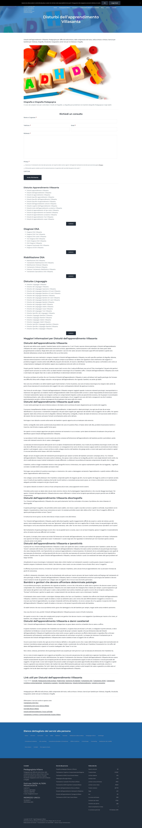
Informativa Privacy (29, 821)
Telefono (27, 125)
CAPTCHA (27, 171)
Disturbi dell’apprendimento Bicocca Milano (68, 788)
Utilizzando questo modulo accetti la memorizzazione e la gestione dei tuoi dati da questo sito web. (52, 168)
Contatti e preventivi (98, 683)
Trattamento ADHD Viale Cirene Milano (66, 797)
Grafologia (101, 735)
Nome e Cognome (30, 118)
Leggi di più (114, 3)
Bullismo (57, 735)
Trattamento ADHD (99, 681)
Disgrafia (34, 681)
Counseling (94, 741)
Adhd (51, 735)
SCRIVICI (71, 223)
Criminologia (85, 741)
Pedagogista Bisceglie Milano (64, 779)
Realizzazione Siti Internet (30, 823)
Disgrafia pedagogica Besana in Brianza (66, 769)
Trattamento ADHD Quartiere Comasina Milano (68, 785)
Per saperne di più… (45, 747)
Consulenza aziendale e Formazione (58, 741)
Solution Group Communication (62, 823)
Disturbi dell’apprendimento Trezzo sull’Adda (38, 712)
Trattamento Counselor (50, 683)
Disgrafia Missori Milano (31, 709)
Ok (105, 3)
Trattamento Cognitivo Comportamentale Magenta (70, 772)
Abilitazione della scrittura (76, 735)
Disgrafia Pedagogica (65, 683)
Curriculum (40, 735)
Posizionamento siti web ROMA (45, 823)
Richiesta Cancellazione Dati (41, 821)
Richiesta (27, 133)
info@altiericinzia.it (33, 794)
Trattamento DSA (86, 681)
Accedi (59, 821)
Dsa (47, 735)
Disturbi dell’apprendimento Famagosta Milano (68, 794)
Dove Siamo (28, 747)
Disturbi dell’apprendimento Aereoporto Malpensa (69, 791)
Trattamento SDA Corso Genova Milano (36, 706)
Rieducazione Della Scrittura (47, 681)
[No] (140, 3)
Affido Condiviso (74, 741)
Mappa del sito (53, 821)
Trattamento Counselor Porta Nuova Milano (68, 782)
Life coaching (42, 741)
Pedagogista (61, 681)
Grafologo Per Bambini (73, 681)
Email (73, 125)
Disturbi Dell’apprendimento (82, 683)
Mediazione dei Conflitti (105, 741)
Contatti (36, 747)
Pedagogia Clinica (91, 735)
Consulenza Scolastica (31, 741)
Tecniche (64, 735)
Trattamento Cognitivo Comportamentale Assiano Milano (42, 714)
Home (26, 735)
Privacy (26, 162)
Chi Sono (32, 735)
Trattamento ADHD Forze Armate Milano (67, 776)
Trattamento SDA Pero (31, 703)
